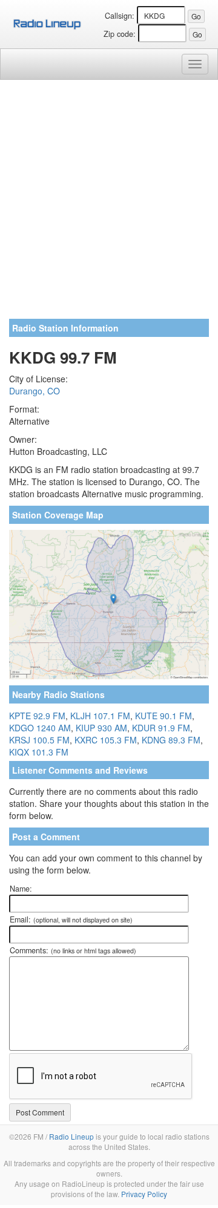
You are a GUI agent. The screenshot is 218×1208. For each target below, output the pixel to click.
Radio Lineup (71, 1136)
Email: (71, 919)
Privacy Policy (144, 1194)
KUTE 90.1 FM (163, 716)
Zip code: (120, 33)
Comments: (73, 950)
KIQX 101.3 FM (38, 752)
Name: (21, 888)
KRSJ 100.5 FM (39, 740)
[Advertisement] (109, 204)
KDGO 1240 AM (40, 728)
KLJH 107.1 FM (100, 716)
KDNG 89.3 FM (171, 740)
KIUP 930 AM (101, 728)
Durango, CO (34, 391)
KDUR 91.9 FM (161, 728)
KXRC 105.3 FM (105, 740)
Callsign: (119, 15)
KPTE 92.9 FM (37, 716)
